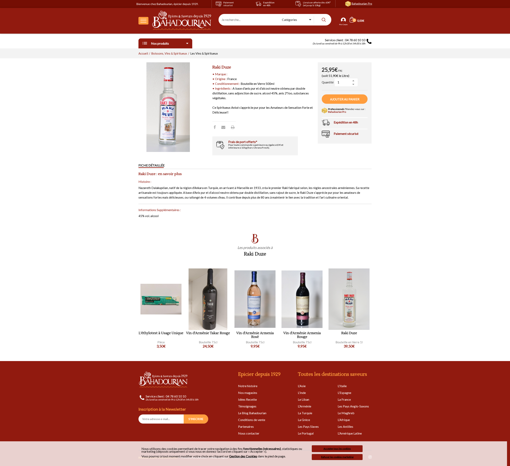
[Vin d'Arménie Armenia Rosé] (255, 299)
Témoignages (247, 406)
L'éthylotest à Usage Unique (161, 333)
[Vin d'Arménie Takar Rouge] (208, 299)
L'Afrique (344, 420)
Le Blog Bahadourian (252, 413)
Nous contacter (248, 433)
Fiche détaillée (151, 165)
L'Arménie (304, 406)
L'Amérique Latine (350, 433)
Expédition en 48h (346, 122)
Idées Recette (247, 399)
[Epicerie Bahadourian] (182, 20)
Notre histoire (247, 386)
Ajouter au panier (344, 99)
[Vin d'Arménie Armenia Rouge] (302, 299)
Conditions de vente (251, 420)
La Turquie (305, 413)
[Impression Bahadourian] (233, 127)
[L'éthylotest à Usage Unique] (160, 299)
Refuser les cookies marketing (337, 456)
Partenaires (246, 426)
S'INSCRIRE (195, 419)
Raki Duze (349, 333)
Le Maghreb (346, 413)
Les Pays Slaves (308, 426)
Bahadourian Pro (362, 3)
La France (344, 399)
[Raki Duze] (349, 299)
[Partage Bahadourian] (223, 127)
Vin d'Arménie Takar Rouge (208, 333)
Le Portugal (306, 433)
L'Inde (302, 393)
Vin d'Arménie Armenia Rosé (255, 335)
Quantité (328, 82)
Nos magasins (247, 393)
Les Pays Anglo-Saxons (353, 406)
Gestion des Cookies (243, 456)
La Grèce (304, 420)
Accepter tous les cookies (337, 448)
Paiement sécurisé (346, 133)
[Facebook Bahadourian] (215, 127)
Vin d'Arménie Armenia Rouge (302, 335)
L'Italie (342, 386)
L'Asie (302, 386)
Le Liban (303, 399)
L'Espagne (344, 393)
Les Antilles (345, 426)
